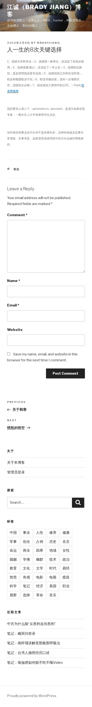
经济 (39, 586)
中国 (13, 532)
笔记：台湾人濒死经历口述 (28, 653)
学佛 (26, 559)
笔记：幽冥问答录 (21, 633)
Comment (17, 215)
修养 (52, 532)
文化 (26, 568)
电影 (39, 577)
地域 (52, 550)
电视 (52, 577)
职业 (17, 169)
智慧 (13, 577)
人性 (39, 532)
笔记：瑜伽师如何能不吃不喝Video (35, 662)
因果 (39, 550)
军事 (13, 542)
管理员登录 (16, 472)
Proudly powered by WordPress (31, 696)
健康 (66, 532)
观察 (13, 595)
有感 (26, 577)
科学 (13, 586)
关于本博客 (16, 462)
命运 (13, 550)
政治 (66, 559)
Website (15, 330)
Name (13, 281)
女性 (66, 550)
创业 (26, 542)
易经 (66, 568)
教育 (13, 568)
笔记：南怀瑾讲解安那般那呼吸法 (33, 643)
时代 (52, 568)
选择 (26, 595)
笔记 (26, 586)
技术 (52, 559)
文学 (39, 568)
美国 (52, 586)
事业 (26, 532)
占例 (39, 542)
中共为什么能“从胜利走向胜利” (31, 624)
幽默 (39, 559)
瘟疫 (66, 577)
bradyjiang (48, 42)
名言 (66, 542)
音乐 (52, 595)
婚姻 (13, 559)
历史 (52, 542)
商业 (26, 550)
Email (13, 305)
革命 (39, 595)
